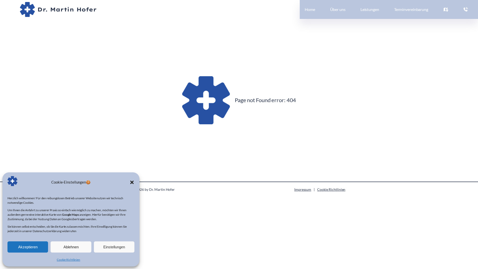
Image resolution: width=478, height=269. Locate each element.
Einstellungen (114, 247)
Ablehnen (71, 247)
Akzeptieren (28, 247)
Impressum (302, 189)
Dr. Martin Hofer (67, 9)
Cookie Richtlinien (68, 260)
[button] (131, 182)
